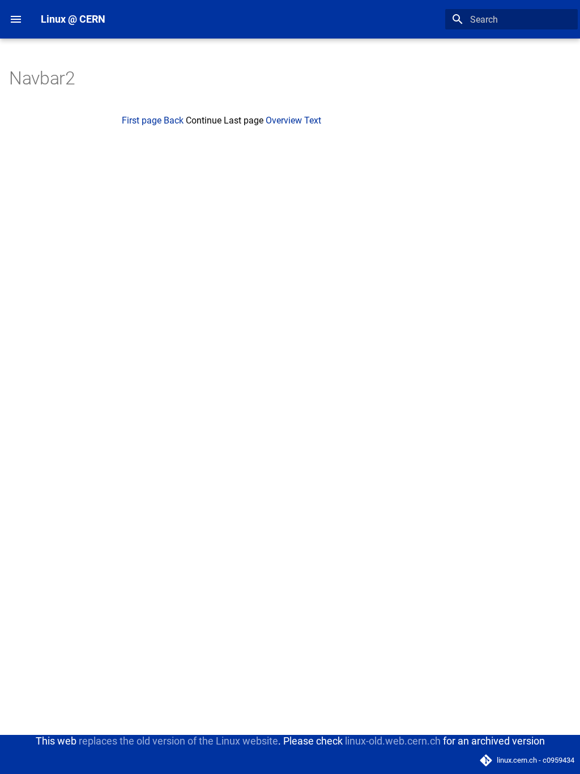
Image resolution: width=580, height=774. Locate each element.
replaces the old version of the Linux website (178, 741)
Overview (284, 120)
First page (141, 120)
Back (174, 120)
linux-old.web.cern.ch (393, 741)
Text (312, 120)
